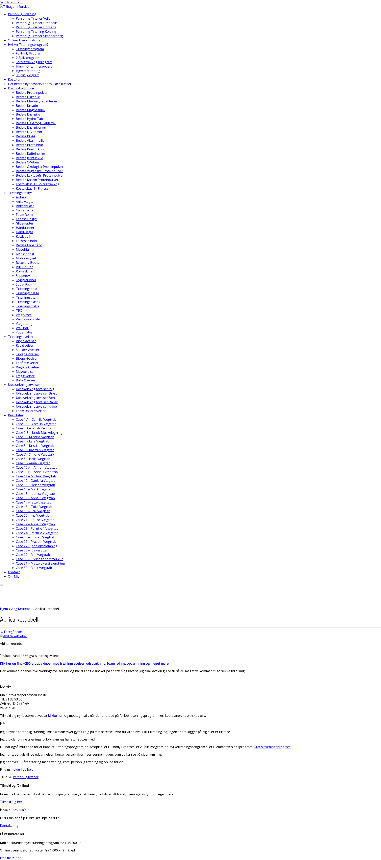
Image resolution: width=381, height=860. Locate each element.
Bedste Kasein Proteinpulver (37, 180)
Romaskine (24, 271)
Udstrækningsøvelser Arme (36, 406)
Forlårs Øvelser (27, 363)
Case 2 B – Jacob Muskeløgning (39, 432)
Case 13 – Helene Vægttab (35, 485)
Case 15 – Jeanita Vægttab (35, 493)
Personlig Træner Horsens (36, 27)
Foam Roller (25, 214)
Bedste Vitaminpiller (31, 140)
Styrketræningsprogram (34, 62)
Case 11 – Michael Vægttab (36, 476)
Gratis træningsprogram (272, 747)
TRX (19, 310)
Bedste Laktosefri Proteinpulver (40, 175)
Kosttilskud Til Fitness (32, 188)
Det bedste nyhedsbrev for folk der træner (39, 84)
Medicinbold (25, 254)
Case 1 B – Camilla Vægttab (36, 424)
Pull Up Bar (24, 267)
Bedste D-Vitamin (29, 132)
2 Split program (27, 57)
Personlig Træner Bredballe (37, 23)
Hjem (4, 609)
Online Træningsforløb (25, 40)
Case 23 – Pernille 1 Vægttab (37, 528)
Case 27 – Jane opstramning (37, 546)
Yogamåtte (24, 332)
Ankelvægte (25, 201)
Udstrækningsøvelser (24, 384)
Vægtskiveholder (28, 319)
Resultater (15, 415)
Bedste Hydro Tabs (30, 119)
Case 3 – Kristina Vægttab (35, 437)
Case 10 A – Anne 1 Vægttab (37, 467)
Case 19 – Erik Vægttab (33, 511)
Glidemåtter (24, 223)
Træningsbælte (27, 293)
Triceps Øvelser (27, 354)
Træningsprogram (30, 49)
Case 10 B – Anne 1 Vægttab (37, 472)
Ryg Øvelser (25, 345)
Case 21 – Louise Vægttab (35, 520)
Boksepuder (25, 206)
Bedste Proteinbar (29, 145)
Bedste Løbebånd (29, 245)
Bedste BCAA (25, 136)
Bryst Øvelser (26, 341)
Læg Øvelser (25, 376)
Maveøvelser (25, 371)
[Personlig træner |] (15, 6)
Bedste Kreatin (27, 105)
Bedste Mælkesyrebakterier (36, 101)
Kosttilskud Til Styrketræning (38, 184)
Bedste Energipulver (31, 127)
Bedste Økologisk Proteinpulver (40, 166)
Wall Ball (22, 328)
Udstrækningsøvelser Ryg (35, 389)
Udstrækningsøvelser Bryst (36, 393)
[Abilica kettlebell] (13, 636)
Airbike (21, 197)
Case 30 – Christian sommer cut (39, 559)
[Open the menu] (1, 585)
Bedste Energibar (29, 114)
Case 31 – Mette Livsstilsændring (40, 563)
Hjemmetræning (28, 71)
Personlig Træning (22, 14)
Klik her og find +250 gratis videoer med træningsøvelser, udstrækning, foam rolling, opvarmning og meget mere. (84, 663)
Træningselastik (28, 302)
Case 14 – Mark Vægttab (34, 489)
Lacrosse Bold (26, 241)
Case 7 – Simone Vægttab (35, 454)
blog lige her (22, 769)
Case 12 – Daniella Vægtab (35, 480)
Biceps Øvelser (27, 358)
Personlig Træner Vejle (33, 18)
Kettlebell (23, 236)
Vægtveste (24, 315)
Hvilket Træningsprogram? (28, 44)
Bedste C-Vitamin (28, 162)
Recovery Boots (27, 262)
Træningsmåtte (27, 306)
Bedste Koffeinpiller (30, 153)
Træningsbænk (27, 297)
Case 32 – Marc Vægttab (34, 568)
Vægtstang (24, 323)
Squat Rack (24, 284)
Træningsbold (26, 289)
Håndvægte (24, 232)
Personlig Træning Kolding (36, 31)
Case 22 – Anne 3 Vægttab (35, 524)
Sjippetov (23, 275)
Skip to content (11, 2)
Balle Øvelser (25, 380)
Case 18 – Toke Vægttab (34, 507)
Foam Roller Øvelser (31, 411)
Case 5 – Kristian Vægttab (35, 445)
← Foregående (11, 632)
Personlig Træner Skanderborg (39, 36)
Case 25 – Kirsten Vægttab (35, 537)
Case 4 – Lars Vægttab (32, 441)
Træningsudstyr (20, 193)
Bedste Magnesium (30, 110)
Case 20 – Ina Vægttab (32, 515)
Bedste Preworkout (30, 149)
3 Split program (27, 75)
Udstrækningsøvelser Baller (37, 402)
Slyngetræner (26, 280)
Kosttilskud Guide (21, 88)
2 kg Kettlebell (21, 609)
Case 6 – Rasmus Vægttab (35, 450)
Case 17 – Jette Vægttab (33, 502)
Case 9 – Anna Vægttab (33, 463)
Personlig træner (25, 777)
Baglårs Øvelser (27, 367)
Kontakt (14, 572)
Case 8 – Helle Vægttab (33, 459)
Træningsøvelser (21, 336)
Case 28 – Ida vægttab (32, 550)
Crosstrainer (25, 210)
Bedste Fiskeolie (28, 97)
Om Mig (14, 576)
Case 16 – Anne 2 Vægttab (35, 498)
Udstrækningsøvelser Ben (35, 398)
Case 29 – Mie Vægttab (33, 554)
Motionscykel (26, 258)
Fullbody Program (29, 53)
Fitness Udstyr (26, 219)
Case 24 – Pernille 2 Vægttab (37, 533)
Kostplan (14, 79)
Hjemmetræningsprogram (35, 66)
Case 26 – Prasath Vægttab (36, 541)
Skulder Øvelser (27, 350)
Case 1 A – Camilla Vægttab (36, 419)
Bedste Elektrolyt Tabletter (36, 123)
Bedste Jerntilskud (29, 158)
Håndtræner (25, 228)
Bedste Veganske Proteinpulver (39, 171)
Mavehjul (23, 249)
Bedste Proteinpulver (32, 92)
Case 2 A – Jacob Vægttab (35, 428)
